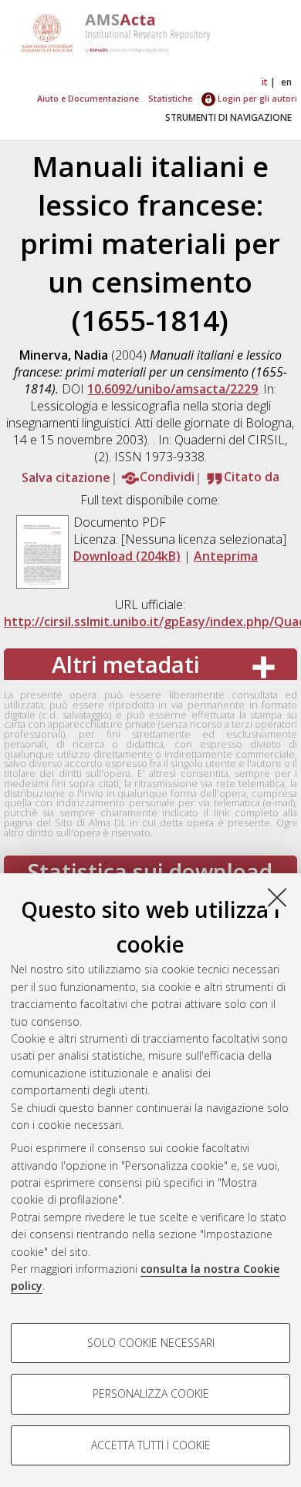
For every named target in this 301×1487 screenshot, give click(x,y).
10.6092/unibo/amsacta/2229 (172, 388)
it (265, 82)
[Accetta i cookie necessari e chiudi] (277, 897)
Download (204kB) (127, 556)
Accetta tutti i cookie (151, 1445)
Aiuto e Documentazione (88, 98)
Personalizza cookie (151, 1393)
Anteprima (226, 556)
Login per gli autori (256, 98)
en (286, 82)
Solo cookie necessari (151, 1342)
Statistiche (170, 98)
